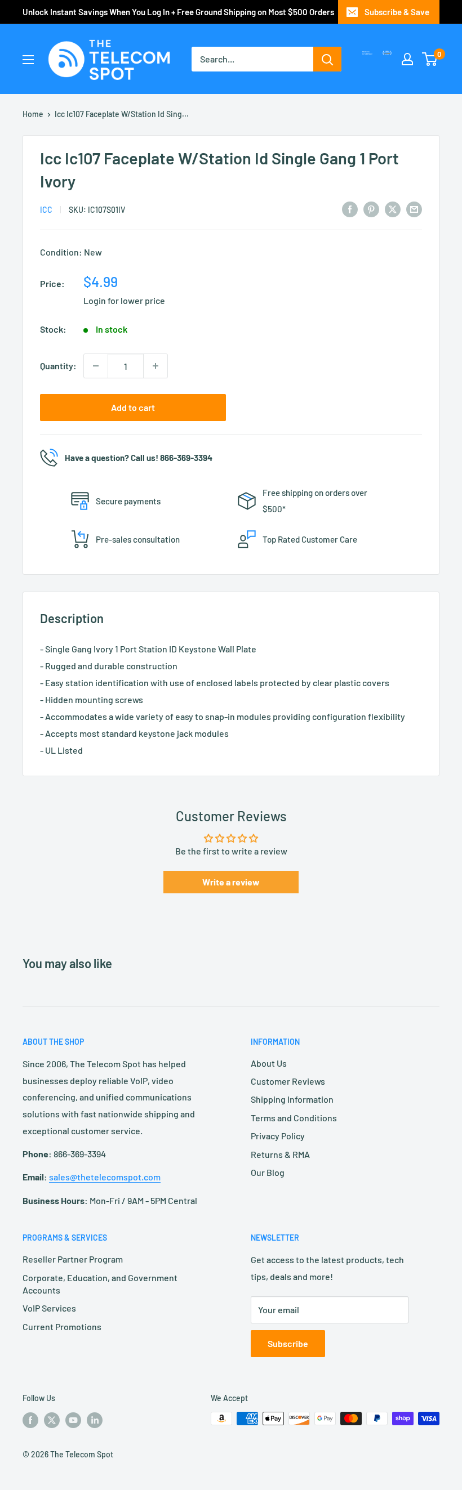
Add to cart (133, 407)
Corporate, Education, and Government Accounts (100, 1283)
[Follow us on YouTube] (73, 1420)
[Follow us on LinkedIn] (95, 1420)
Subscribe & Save (397, 12)
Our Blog (268, 1172)
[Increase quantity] (155, 366)
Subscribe (288, 1343)
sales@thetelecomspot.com (105, 1176)
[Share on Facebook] (350, 208)
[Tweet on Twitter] (393, 208)
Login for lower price (124, 300)
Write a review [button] (231, 881)
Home (33, 114)
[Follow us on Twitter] (52, 1420)
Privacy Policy (278, 1135)
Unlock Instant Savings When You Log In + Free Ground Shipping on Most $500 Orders (178, 12)
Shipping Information (292, 1099)
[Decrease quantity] (96, 366)
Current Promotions (62, 1326)
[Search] (327, 59)
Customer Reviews (288, 1081)
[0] (430, 59)
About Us (269, 1063)
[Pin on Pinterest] (371, 208)
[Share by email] (414, 208)
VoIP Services (49, 1308)
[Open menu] (28, 59)
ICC (46, 209)
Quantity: (58, 365)
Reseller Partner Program (73, 1259)
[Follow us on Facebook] (30, 1420)
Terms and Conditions (294, 1117)
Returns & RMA (280, 1154)
